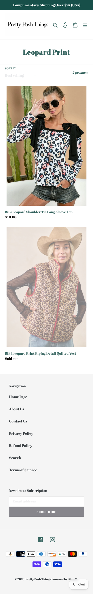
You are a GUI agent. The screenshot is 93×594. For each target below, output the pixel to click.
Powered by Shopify (65, 579)
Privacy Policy (21, 433)
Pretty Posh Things (38, 579)
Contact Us (18, 421)
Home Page (18, 396)
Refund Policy (20, 445)
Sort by (10, 68)
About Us (16, 408)
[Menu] (85, 24)
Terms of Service (23, 469)
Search (15, 457)
